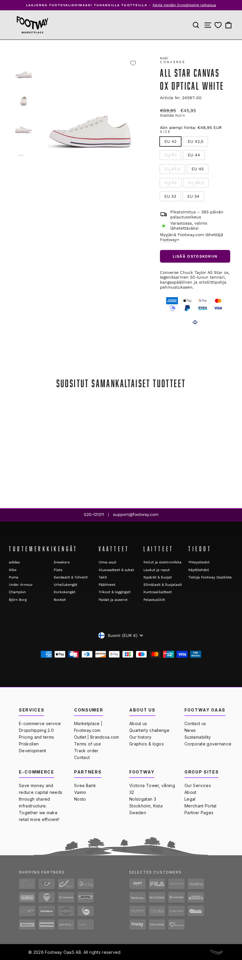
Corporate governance (207, 743)
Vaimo (80, 792)
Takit (103, 577)
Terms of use (87, 743)
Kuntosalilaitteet (157, 592)
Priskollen (29, 743)
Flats (58, 570)
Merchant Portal (200, 805)
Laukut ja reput (156, 570)
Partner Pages (198, 812)
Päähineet (107, 585)
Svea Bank (85, 785)
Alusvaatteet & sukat (116, 570)
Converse (172, 62)
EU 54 (193, 196)
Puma (13, 577)
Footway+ (169, 239)
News (190, 730)
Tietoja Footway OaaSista (210, 577)
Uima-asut (107, 562)
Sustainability (197, 737)
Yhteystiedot (199, 562)
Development (32, 750)
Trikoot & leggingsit (114, 592)
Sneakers (62, 562)
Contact (82, 757)
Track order (86, 750)
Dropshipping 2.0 (36, 730)
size (165, 132)
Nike (13, 570)
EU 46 (170, 182)
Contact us (195, 723)
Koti (163, 58)
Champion (17, 592)
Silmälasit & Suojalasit (162, 585)
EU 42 (170, 141)
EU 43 (170, 155)
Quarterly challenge (149, 730)
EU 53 (170, 196)
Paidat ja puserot (113, 600)
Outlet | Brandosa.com (96, 737)
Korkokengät (64, 592)
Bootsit (60, 600)
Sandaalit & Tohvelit (71, 577)
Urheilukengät (65, 585)
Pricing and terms (36, 737)
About (190, 792)
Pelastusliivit (154, 600)
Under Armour (21, 585)
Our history (140, 737)
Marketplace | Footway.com (88, 727)
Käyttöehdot (198, 570)
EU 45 (198, 168)
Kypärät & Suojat (157, 577)
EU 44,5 (172, 168)
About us (138, 723)
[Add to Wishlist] (133, 63)
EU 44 (194, 155)
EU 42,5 (195, 141)
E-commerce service (40, 723)
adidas (14, 562)
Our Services (197, 785)
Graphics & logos (146, 743)
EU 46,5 (196, 182)
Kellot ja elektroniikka (162, 562)
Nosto (80, 799)
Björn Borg (18, 600)
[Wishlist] (218, 24)
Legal (190, 799)
